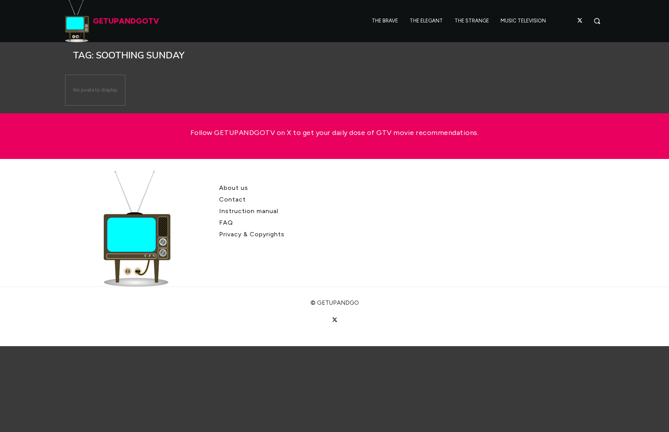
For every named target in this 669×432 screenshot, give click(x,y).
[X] (580, 20)
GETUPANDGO (338, 302)
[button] (597, 21)
